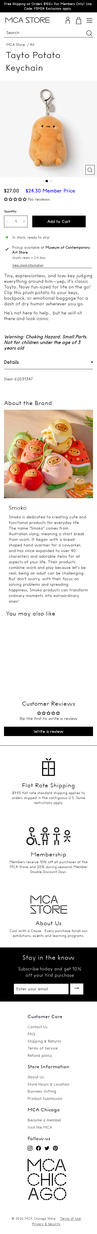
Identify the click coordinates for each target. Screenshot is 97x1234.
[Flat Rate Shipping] (48, 765)
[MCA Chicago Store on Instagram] (30, 1148)
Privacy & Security (46, 1224)
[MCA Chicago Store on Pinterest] (55, 1148)
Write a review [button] (49, 731)
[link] (47, 1198)
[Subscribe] (76, 989)
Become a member (44, 1120)
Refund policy (40, 1055)
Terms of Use (70, 1218)
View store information (28, 265)
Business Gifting (42, 1091)
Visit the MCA (40, 1127)
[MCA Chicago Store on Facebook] (38, 1148)
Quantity (10, 211)
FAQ (31, 1033)
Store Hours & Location (48, 1084)
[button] (16, 199)
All (32, 44)
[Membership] (48, 834)
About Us (36, 1077)
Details (11, 362)
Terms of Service (43, 1048)
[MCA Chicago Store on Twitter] (46, 1148)
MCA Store (15, 44)
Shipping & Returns (44, 1041)
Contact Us (38, 1026)
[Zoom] (90, 170)
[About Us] (48, 903)
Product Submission (45, 1098)
